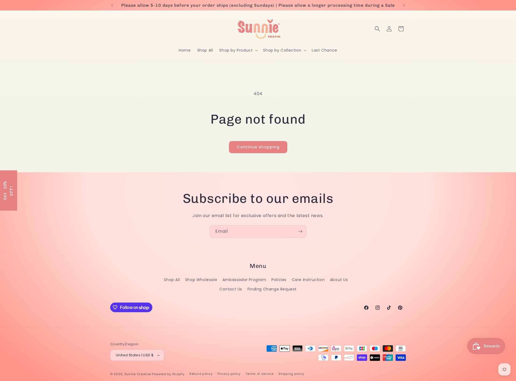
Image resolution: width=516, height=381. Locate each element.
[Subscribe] (300, 231)
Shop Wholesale (201, 279)
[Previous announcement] (112, 5)
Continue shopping (258, 147)
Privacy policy (229, 374)
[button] (238, 50)
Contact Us (230, 289)
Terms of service (259, 374)
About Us (339, 279)
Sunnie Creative (137, 374)
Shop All (172, 279)
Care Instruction (308, 279)
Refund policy (200, 374)
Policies (278, 279)
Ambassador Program (244, 279)
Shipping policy (291, 374)
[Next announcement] (404, 5)
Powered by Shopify (168, 374)
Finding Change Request (272, 289)
